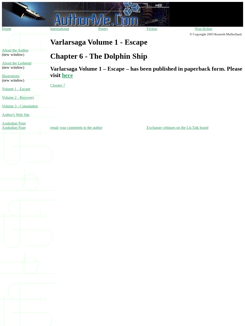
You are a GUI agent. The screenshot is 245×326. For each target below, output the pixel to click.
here (67, 75)
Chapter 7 (57, 85)
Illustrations (10, 76)
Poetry (103, 29)
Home (6, 29)
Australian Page (14, 123)
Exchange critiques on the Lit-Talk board (177, 128)
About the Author (15, 50)
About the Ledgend (16, 63)
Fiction (152, 29)
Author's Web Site (15, 115)
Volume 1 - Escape (16, 89)
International (59, 29)
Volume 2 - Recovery (18, 97)
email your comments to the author (76, 128)
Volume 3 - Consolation (20, 106)
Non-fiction (203, 29)
